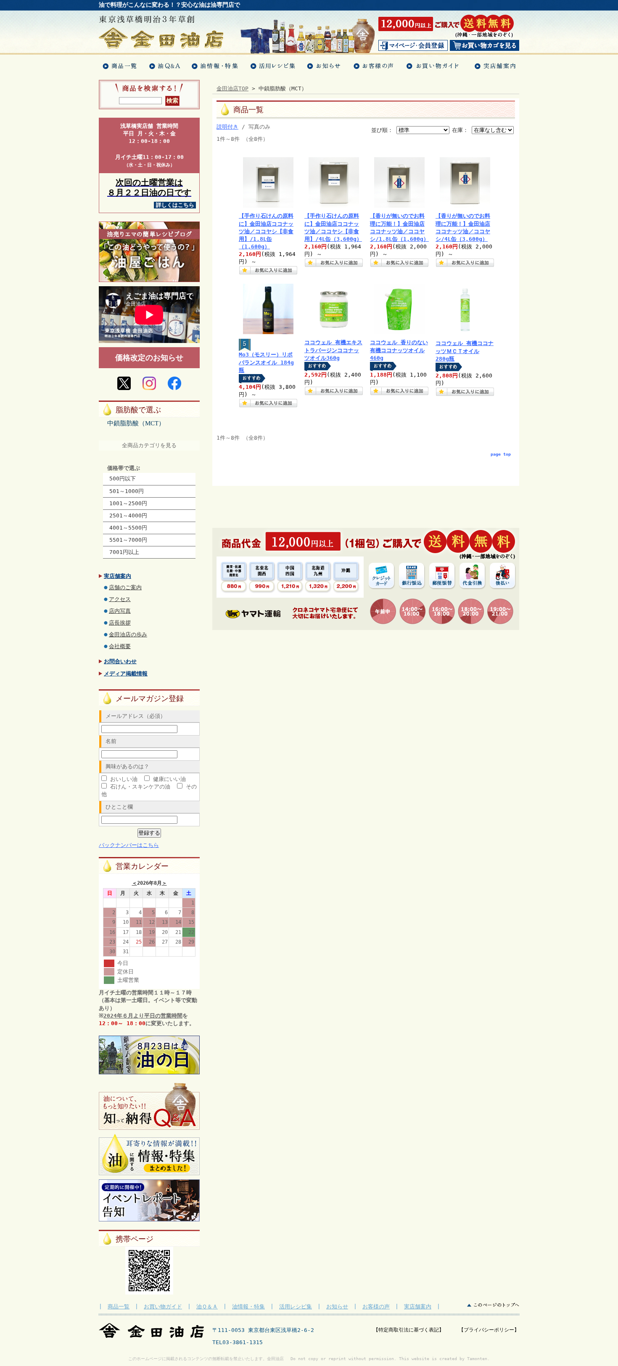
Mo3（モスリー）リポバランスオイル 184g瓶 (266, 362)
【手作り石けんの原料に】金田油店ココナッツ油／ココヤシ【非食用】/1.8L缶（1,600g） (266, 231)
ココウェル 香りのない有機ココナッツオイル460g (399, 350)
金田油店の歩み (128, 634)
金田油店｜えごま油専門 (151, 1330)
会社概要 (120, 646)
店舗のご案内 (125, 587)
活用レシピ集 (295, 1306)
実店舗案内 (494, 66)
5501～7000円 (128, 540)
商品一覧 (121, 66)
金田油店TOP (232, 88)
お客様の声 (373, 66)
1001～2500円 (128, 503)
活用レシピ (272, 66)
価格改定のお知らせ (149, 357)
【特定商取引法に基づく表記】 (416, 1330)
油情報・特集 (214, 66)
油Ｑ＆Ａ (207, 1306)
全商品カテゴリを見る (149, 445)
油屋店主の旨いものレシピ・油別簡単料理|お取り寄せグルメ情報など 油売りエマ (149, 252)
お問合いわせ (120, 661)
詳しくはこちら (175, 205)
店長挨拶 (120, 623)
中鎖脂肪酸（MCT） (136, 423)
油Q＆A (164, 66)
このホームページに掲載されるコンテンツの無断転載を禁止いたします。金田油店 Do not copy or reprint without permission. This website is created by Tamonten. (309, 1358)
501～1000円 (126, 491)
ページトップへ (493, 1305)
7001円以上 (124, 552)
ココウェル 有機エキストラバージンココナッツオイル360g (333, 350)
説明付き (227, 127)
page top (501, 454)
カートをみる (484, 45)
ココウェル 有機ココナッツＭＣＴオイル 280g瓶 (465, 350)
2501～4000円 (128, 515)
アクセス (120, 599)
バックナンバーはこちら (129, 845)
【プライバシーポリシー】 (489, 1330)
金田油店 (161, 38)
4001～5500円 (128, 528)
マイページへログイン (413, 45)
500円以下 (122, 478)
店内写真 (120, 611)
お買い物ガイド (434, 66)
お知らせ (324, 66)
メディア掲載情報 (126, 673)
